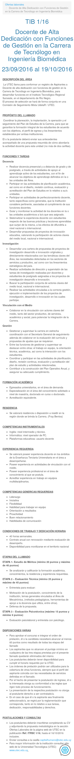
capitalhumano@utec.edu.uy (55, 740)
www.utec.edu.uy (18, 750)
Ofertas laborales (14, 4)
